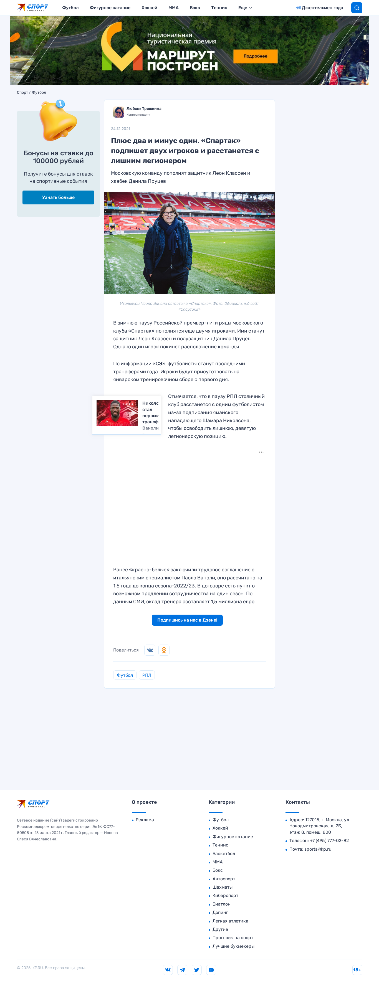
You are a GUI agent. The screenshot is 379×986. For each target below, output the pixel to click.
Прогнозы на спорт (233, 937)
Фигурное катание (110, 7)
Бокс (195, 7)
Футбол (70, 7)
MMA (173, 7)
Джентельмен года (322, 7)
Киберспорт (225, 895)
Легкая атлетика (230, 921)
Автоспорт (224, 878)
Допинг (220, 912)
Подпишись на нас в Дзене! (187, 620)
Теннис (219, 7)
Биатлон (222, 904)
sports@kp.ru (318, 849)
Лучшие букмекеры (233, 946)
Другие (220, 929)
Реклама (145, 819)
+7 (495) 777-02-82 (329, 840)
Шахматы (223, 887)
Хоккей (149, 7)
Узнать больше (58, 197)
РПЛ (146, 675)
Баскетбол (224, 853)
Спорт (22, 92)
